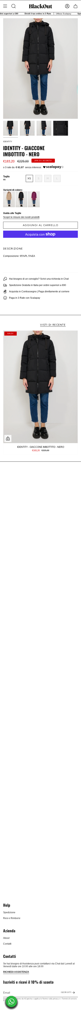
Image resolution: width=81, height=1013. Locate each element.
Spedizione (9, 912)
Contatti (7, 943)
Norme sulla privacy (50, 999)
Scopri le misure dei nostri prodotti (21, 217)
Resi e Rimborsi (11, 918)
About (6, 938)
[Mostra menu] (5, 6)
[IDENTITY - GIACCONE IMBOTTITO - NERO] (40, 387)
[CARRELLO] (75, 6)
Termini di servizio (69, 999)
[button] (13, 6)
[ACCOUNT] (67, 6)
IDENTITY (7, 141)
